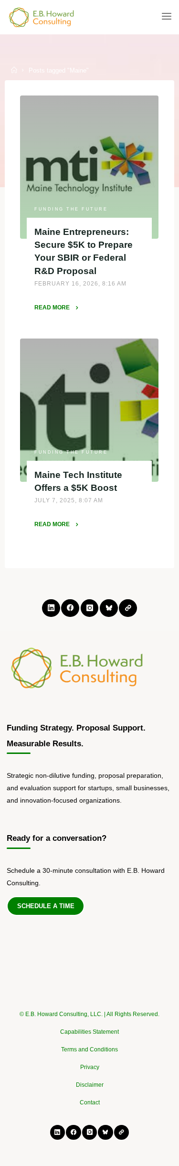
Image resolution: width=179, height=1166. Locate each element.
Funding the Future (71, 208)
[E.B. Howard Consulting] (42, 17)
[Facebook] (70, 608)
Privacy (89, 1067)
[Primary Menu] (166, 16)
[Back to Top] (89, 1009)
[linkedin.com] (51, 608)
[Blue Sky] (108, 608)
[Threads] (128, 608)
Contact (90, 1102)
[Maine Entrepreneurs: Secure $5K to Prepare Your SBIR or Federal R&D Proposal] (89, 167)
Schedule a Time (45, 906)
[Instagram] (89, 608)
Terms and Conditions (89, 1049)
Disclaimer (90, 1084)
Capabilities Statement (89, 1031)
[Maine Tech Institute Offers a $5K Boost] (89, 410)
